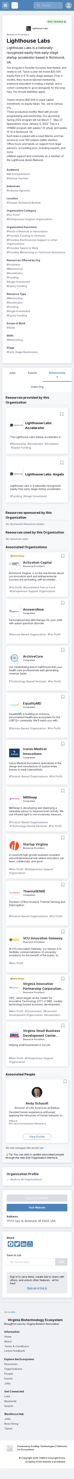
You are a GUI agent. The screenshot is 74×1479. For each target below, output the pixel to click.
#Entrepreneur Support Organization (29, 219)
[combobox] (48, 5)
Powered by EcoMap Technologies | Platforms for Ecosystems (42, 1448)
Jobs (7, 1383)
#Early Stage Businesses (22, 352)
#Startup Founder (17, 178)
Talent (8, 1428)
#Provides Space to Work (22, 248)
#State (11, 327)
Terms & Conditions (16, 1346)
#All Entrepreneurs (18, 174)
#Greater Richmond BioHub (24, 202)
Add (61, 1261)
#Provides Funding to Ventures (26, 235)
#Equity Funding (17, 286)
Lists (7, 1396)
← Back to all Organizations (24, 1179)
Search (8, 1405)
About (8, 1341)
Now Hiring (11, 1423)
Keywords (10, 1401)
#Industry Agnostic (18, 190)
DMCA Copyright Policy (52, 1458)
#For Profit (13, 214)
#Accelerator (15, 273)
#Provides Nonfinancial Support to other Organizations (32, 241)
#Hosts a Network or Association (27, 231)
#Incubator (13, 264)
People (8, 1373)
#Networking (15, 339)
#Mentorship (15, 268)
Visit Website (37, 1207)
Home (7, 1336)
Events (8, 1378)
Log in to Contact (37, 1198)
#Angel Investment (18, 281)
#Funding (12, 277)
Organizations (13, 1368)
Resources (11, 1364)
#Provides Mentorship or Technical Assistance (36, 252)
